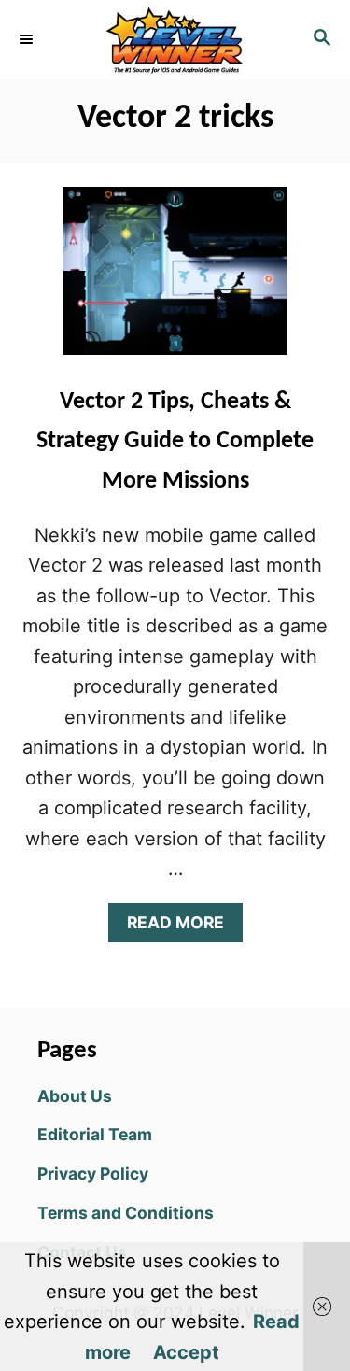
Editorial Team (94, 1134)
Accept (186, 1352)
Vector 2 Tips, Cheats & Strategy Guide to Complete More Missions (175, 441)
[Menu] (28, 39)
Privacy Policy (92, 1173)
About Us (74, 1096)
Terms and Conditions (125, 1213)
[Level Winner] (175, 39)
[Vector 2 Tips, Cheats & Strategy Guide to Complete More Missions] (175, 280)
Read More (182, 927)
